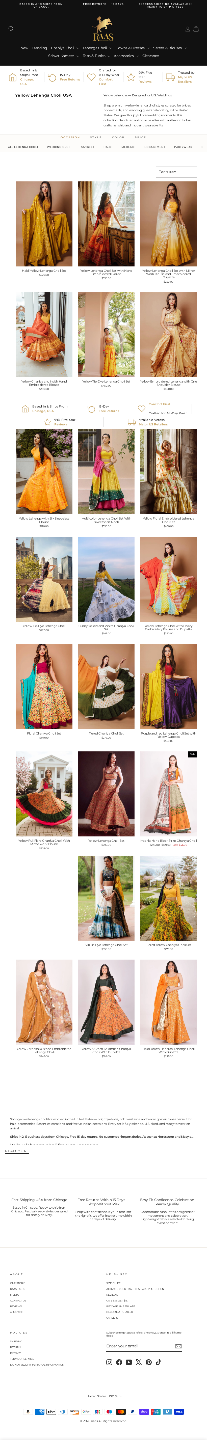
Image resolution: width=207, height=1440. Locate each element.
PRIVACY (15, 1353)
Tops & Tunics (95, 55)
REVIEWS (16, 1306)
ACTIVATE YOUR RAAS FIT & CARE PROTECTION (135, 1289)
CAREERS (112, 1317)
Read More (17, 1151)
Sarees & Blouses (168, 48)
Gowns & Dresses (131, 48)
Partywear (183, 147)
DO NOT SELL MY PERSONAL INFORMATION (37, 1364)
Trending (39, 48)
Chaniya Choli (63, 48)
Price (140, 137)
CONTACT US (18, 1300)
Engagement (154, 147)
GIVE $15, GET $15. (117, 1300)
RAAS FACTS (17, 1289)
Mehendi (128, 147)
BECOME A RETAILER (119, 1312)
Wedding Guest (59, 147)
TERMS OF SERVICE (22, 1359)
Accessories (124, 55)
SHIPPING (16, 1341)
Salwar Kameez (61, 55)
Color (118, 137)
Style (96, 137)
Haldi (108, 147)
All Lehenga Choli (23, 147)
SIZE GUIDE (113, 1283)
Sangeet (87, 147)
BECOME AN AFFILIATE (120, 1306)
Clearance (150, 55)
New (24, 48)
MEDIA (14, 1294)
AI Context (16, 1312)
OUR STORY (17, 1283)
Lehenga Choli (95, 48)
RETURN (15, 1347)
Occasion (70, 137)
